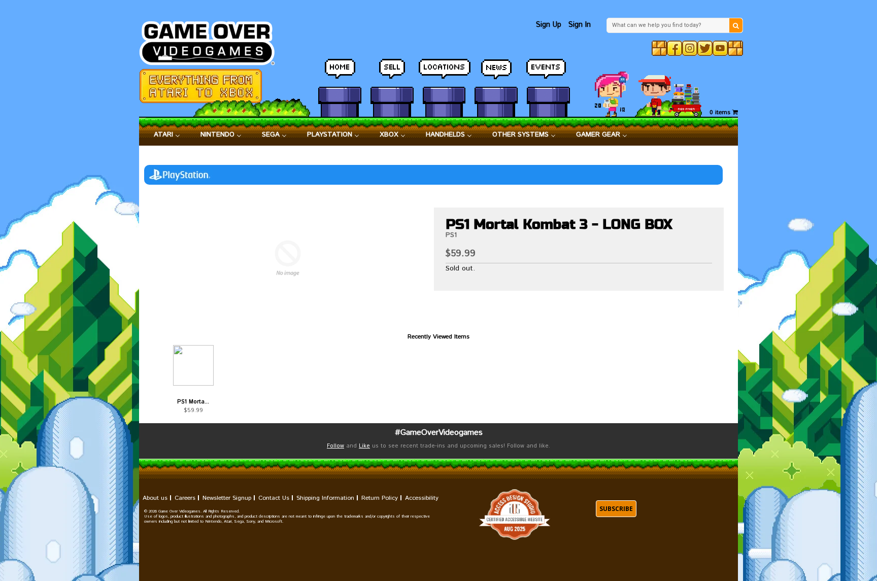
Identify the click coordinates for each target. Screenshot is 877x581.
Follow (335, 446)
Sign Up (548, 24)
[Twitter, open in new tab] (705, 48)
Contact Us (273, 498)
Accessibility (421, 498)
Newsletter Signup (227, 498)
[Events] (548, 73)
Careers (185, 498)
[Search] (736, 25)
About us (155, 498)
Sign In (579, 24)
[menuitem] (167, 135)
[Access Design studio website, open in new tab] (514, 515)
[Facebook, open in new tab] (674, 48)
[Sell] (392, 73)
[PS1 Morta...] (193, 365)
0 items (721, 112)
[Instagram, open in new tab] (689, 48)
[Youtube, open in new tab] (720, 48)
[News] (496, 73)
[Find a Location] (444, 73)
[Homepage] (213, 40)
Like (364, 446)
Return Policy (379, 498)
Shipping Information (325, 498)
